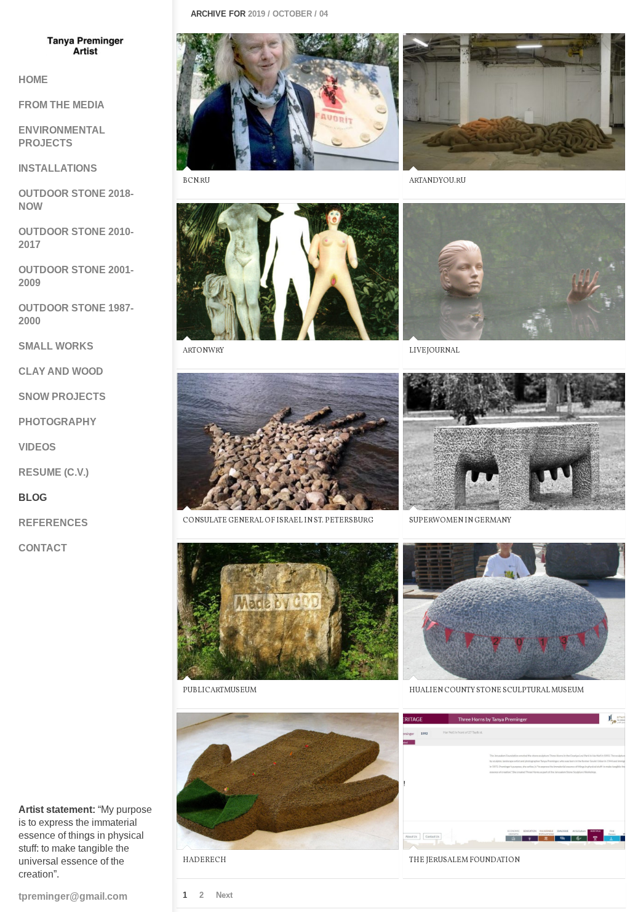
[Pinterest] (74, 18)
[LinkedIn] (123, 18)
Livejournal (434, 351)
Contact (42, 548)
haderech (204, 860)
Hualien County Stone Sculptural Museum (496, 690)
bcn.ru (196, 181)
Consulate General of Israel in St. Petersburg (278, 521)
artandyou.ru (437, 181)
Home (33, 79)
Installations (57, 168)
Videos (37, 447)
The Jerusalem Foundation (464, 860)
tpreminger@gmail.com (72, 896)
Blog (32, 497)
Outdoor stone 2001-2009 (76, 276)
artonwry (203, 351)
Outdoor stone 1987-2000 (76, 314)
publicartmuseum (220, 690)
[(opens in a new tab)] (288, 101)
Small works (56, 346)
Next (224, 895)
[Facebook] (49, 18)
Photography (57, 422)
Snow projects (62, 396)
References (53, 523)
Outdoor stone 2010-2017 (76, 238)
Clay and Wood (60, 371)
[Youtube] (98, 18)
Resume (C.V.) (53, 472)
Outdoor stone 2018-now (76, 200)
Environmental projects (61, 136)
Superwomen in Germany (460, 521)
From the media (61, 105)
